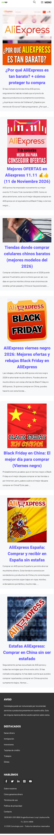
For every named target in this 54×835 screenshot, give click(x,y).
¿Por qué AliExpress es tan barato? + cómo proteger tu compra (27, 76)
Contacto (8, 811)
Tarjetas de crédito (12, 750)
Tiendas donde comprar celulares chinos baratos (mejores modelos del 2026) (27, 256)
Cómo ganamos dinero (13, 794)
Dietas (6, 762)
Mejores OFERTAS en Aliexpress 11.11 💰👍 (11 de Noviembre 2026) (27, 175)
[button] (34, 2)
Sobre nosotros (10, 788)
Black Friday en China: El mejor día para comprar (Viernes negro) (27, 459)
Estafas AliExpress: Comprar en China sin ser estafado (27, 652)
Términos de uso (11, 800)
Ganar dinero (9, 733)
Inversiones (9, 744)
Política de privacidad (13, 806)
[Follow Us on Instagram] (24, 781)
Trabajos (7, 756)
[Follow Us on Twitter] (12, 781)
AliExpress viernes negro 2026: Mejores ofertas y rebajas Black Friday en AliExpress (27, 357)
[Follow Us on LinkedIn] (18, 781)
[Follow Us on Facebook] (6, 781)
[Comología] (4, 2)
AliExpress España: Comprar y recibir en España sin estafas (27, 553)
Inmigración (9, 739)
